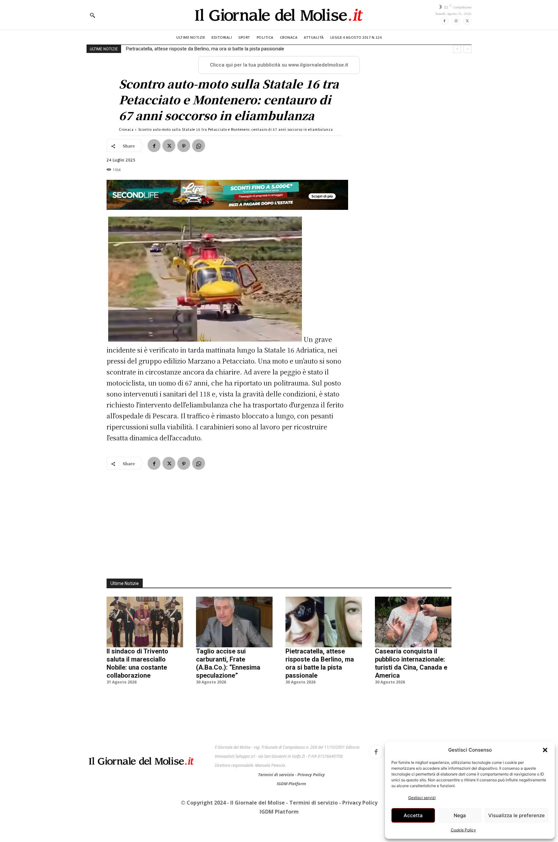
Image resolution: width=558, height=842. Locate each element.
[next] (467, 49)
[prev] (457, 49)
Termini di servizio (276, 774)
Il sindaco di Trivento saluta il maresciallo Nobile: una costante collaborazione (137, 663)
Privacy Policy (311, 774)
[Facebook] (444, 21)
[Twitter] (467, 21)
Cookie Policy (463, 829)
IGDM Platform (291, 783)
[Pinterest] (183, 145)
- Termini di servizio (312, 802)
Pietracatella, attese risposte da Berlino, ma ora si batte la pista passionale (319, 663)
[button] (545, 750)
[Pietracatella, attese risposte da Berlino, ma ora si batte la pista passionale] (323, 622)
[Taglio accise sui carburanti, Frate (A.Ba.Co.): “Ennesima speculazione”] (234, 622)
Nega (460, 815)
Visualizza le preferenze (516, 815)
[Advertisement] (279, 520)
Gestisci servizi (422, 797)
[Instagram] (456, 21)
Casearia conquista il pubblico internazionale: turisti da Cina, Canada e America (209, 49)
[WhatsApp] (198, 145)
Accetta (413, 815)
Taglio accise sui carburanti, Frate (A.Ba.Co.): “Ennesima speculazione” (228, 663)
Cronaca (126, 129)
